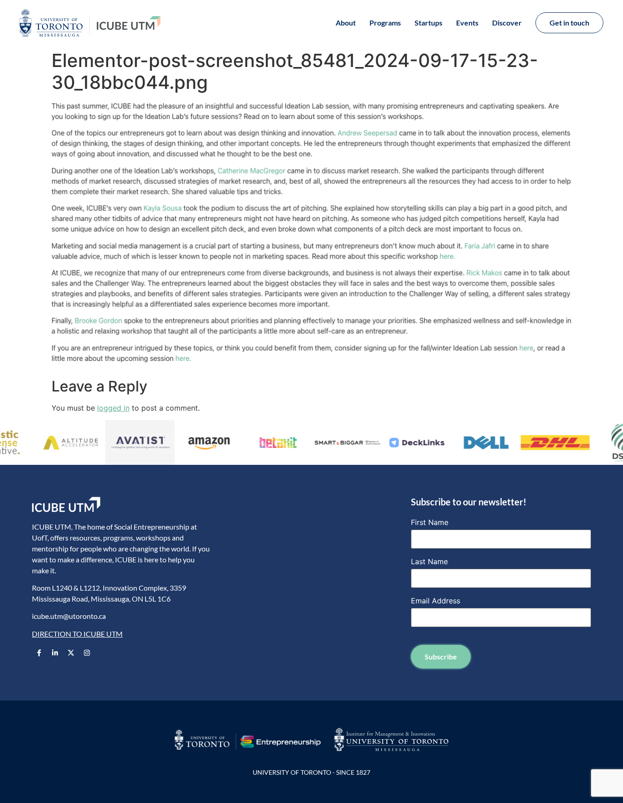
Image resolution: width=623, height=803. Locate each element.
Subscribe (441, 656)
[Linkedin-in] (55, 652)
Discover (507, 22)
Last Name (429, 561)
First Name (429, 522)
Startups (428, 22)
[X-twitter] (71, 652)
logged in (113, 407)
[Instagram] (86, 652)
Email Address (435, 600)
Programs (385, 22)
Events (467, 22)
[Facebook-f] (39, 652)
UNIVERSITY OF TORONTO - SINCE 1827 (311, 772)
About (346, 22)
